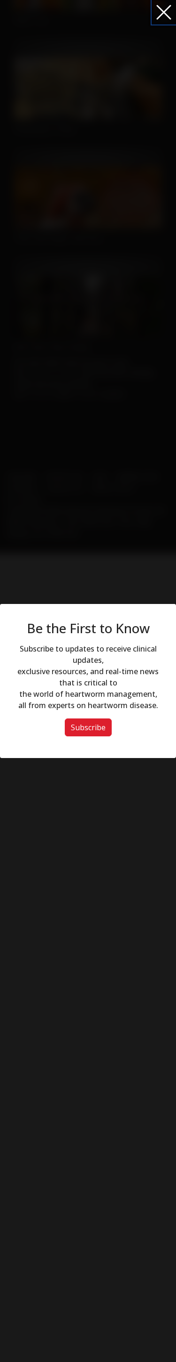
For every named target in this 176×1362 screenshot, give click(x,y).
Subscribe (88, 727)
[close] (164, 12)
